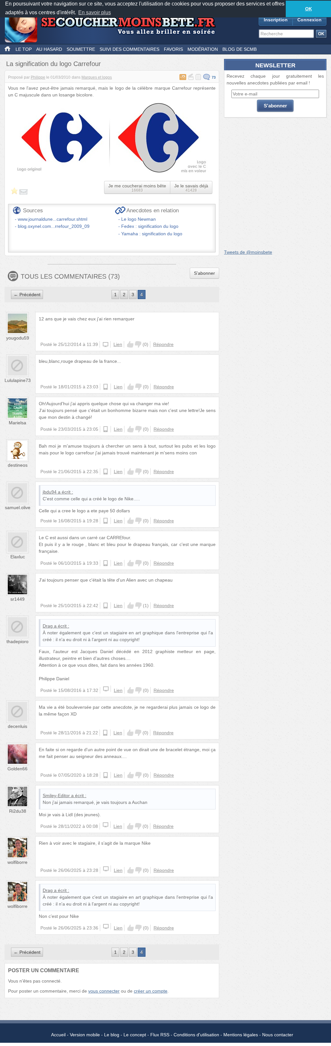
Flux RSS (159, 1034)
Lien (117, 344)
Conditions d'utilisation (196, 1034)
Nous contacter (277, 1034)
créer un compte (150, 991)
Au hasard (49, 49)
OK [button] (308, 8)
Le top (24, 49)
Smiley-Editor (56, 795)
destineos (17, 465)
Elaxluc (17, 556)
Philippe (38, 77)
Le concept (134, 1034)
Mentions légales (240, 1034)
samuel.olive (17, 507)
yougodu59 (17, 337)
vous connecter (104, 991)
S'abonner (204, 273)
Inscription (276, 19)
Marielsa (17, 422)
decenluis (17, 726)
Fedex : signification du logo (149, 226)
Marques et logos (96, 77)
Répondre (163, 344)
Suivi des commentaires (129, 49)
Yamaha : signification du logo (151, 233)
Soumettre (81, 49)
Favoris (173, 49)
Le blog (111, 1034)
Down (138, 344)
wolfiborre (17, 862)
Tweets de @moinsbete (248, 252)
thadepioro (17, 641)
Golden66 (17, 768)
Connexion (309, 19)
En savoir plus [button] (94, 12)
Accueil (58, 1034)
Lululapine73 (18, 380)
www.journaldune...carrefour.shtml (52, 219)
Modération (202, 49)
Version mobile (85, 1034)
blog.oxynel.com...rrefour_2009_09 (54, 226)
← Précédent (27, 294)
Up (130, 344)
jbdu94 (50, 492)
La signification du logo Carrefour (53, 63)
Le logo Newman (138, 219)
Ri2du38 (17, 811)
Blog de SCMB (239, 49)
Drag (48, 626)
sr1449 (17, 599)
